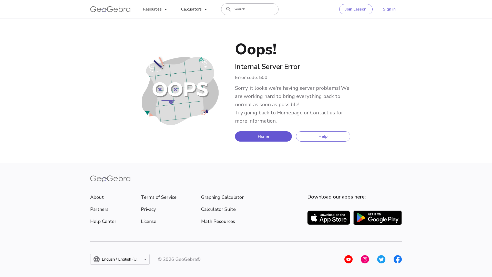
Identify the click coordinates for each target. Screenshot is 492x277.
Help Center (103, 221)
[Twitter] (381, 259)
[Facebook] (398, 259)
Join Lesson (355, 9)
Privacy (148, 209)
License (148, 221)
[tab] (156, 9)
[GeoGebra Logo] (110, 9)
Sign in (389, 9)
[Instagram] (365, 259)
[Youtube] (348, 259)
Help (323, 136)
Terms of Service (159, 197)
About (97, 197)
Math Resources (218, 221)
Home (263, 136)
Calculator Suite (218, 209)
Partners (99, 209)
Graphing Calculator (222, 197)
